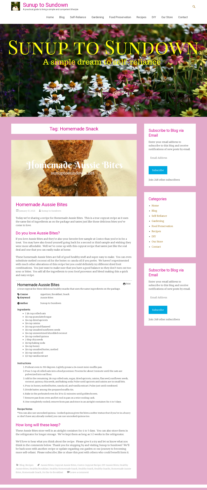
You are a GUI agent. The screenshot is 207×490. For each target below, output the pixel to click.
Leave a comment (79, 472)
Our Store (167, 17)
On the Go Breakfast (52, 472)
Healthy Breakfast (39, 468)
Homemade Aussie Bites (41, 204)
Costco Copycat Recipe (89, 465)
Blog (62, 17)
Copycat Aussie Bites (65, 465)
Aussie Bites (47, 465)
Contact (183, 17)
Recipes (141, 17)
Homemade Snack (31, 472)
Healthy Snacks (102, 468)
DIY (154, 17)
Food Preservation (120, 17)
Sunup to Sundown (45, 5)
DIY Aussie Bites (110, 465)
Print (128, 283)
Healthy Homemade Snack (63, 468)
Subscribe (158, 170)
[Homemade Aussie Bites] (74, 168)
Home (50, 17)
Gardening (98, 17)
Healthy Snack (85, 468)
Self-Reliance (78, 17)
